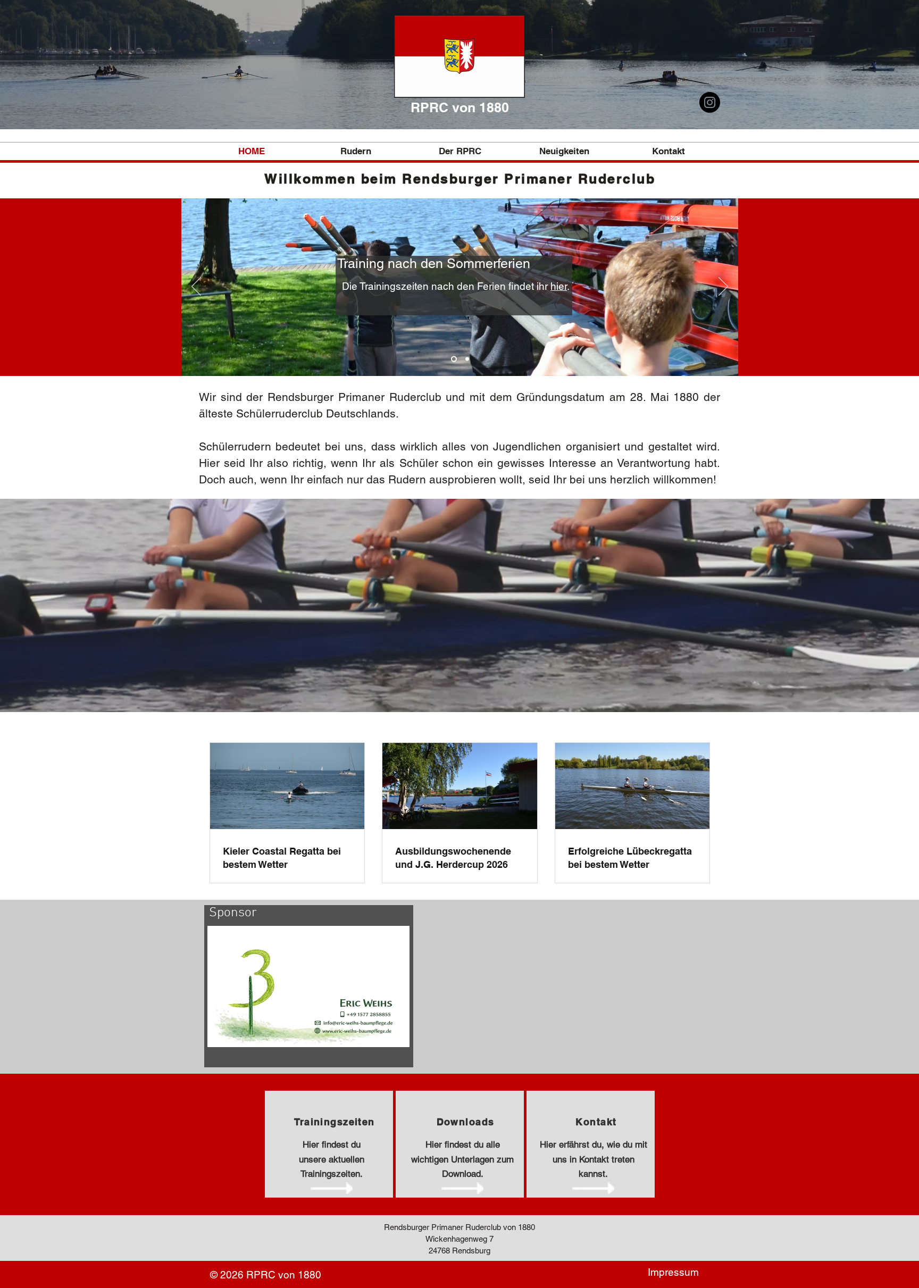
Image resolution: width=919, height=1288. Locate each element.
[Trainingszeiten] (453, 359)
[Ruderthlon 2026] (466, 359)
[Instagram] (709, 102)
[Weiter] (723, 287)
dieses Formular (434, 316)
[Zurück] (196, 287)
